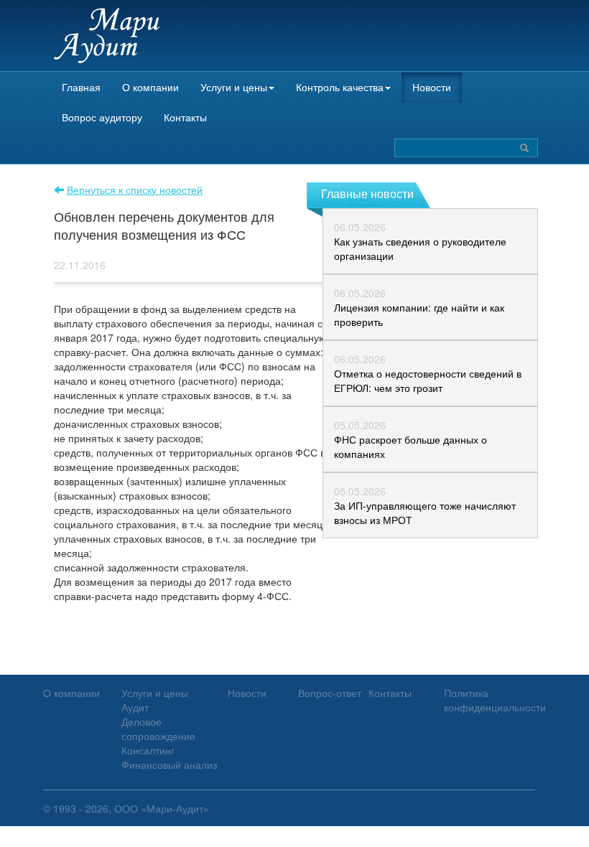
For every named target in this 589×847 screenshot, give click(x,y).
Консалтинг (148, 750)
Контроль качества (340, 87)
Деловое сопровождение (158, 728)
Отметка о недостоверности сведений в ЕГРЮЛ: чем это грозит (427, 380)
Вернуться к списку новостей (135, 189)
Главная (81, 87)
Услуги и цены (233, 87)
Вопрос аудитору (102, 117)
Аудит (135, 707)
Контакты (185, 117)
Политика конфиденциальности (495, 699)
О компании (150, 87)
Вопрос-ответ (329, 692)
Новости (431, 87)
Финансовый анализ (169, 764)
